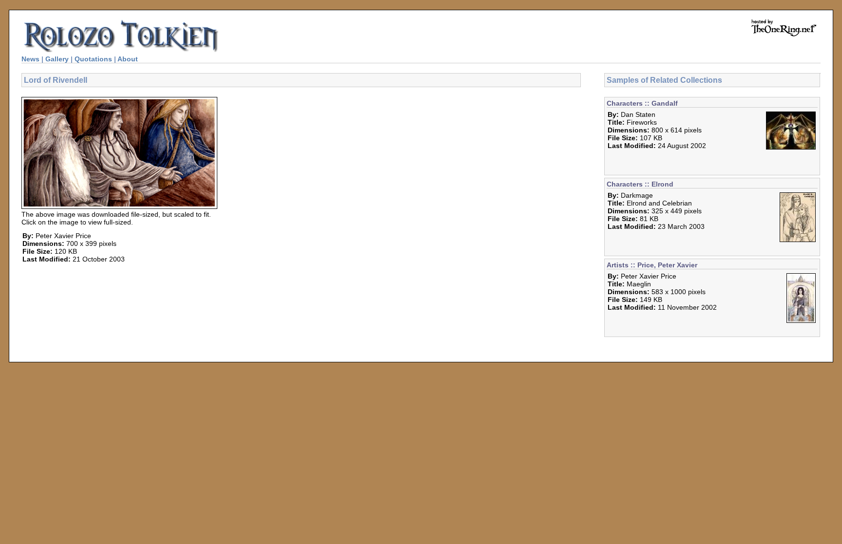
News (30, 59)
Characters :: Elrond (640, 184)
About (127, 59)
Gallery (57, 59)
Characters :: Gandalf (642, 103)
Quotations (93, 59)
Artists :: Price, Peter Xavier (652, 265)
